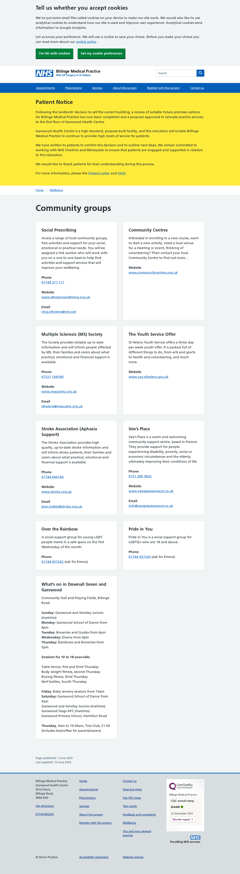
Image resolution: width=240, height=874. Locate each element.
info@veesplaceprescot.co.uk (151, 506)
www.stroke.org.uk (56, 492)
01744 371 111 (52, 282)
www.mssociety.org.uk (59, 392)
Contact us (197, 88)
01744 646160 (52, 477)
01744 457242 (52, 562)
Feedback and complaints (139, 814)
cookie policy (86, 42)
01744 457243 (140, 557)
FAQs (122, 173)
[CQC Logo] (181, 789)
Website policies (133, 857)
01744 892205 (45, 814)
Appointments (45, 88)
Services (97, 88)
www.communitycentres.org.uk (153, 273)
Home (40, 190)
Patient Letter (99, 173)
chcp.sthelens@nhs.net (58, 312)
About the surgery (125, 88)
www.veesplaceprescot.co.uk (151, 491)
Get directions (45, 806)
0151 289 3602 (140, 476)
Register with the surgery (163, 88)
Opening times (132, 789)
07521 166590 (52, 377)
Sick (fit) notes (132, 798)
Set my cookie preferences (101, 53)
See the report (181, 819)
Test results (130, 806)
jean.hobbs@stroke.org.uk (61, 507)
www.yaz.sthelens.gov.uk (148, 377)
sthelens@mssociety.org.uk (62, 406)
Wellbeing (56, 190)
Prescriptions (73, 88)
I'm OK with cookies (54, 53)
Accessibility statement (93, 857)
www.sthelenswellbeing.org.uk (65, 297)
